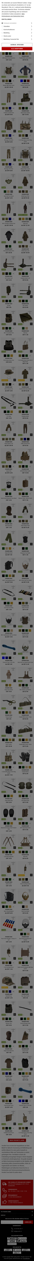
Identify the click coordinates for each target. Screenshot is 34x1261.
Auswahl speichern (17, 45)
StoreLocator (7, 36)
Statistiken (7, 26)
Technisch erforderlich (10, 23)
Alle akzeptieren (17, 49)
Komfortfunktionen (9, 30)
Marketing (6, 33)
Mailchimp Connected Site (11, 39)
